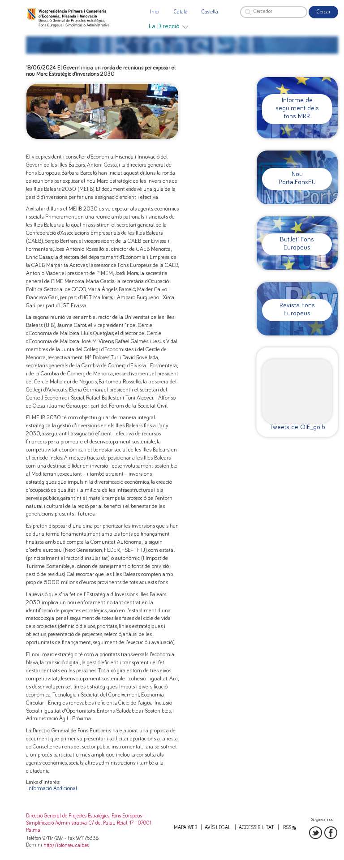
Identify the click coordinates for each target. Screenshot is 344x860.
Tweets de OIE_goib (297, 427)
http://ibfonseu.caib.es (66, 845)
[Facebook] (330, 832)
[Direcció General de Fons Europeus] (69, 17)
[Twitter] (315, 832)
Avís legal (218, 827)
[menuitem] (168, 26)
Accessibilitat (256, 827)
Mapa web (185, 827)
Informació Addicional (52, 788)
